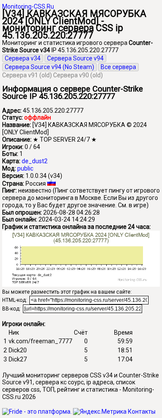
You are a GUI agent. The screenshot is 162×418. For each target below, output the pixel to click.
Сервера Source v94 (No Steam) (49, 66)
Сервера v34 (23, 58)
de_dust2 (35, 161)
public (25, 168)
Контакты (142, 411)
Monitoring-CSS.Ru (28, 6)
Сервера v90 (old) (78, 75)
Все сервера (118, 66)
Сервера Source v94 (75, 58)
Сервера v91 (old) (27, 75)
